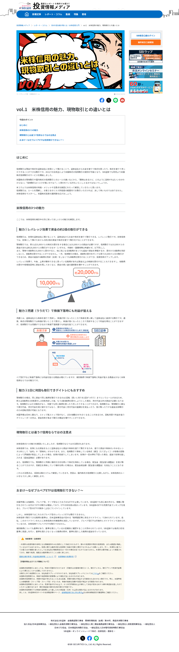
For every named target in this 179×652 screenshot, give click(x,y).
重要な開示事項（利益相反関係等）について (36, 556)
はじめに (23, 125)
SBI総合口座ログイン (145, 35)
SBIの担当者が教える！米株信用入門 (65, 25)
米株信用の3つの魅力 (28, 130)
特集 (76, 14)
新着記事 (36, 14)
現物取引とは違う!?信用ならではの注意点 (37, 135)
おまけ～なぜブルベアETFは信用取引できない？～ (41, 139)
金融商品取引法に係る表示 (72, 592)
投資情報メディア (23, 25)
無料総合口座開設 (146, 42)
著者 (84, 14)
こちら (95, 573)
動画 (68, 14)
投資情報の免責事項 (66, 556)
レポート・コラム (53, 14)
